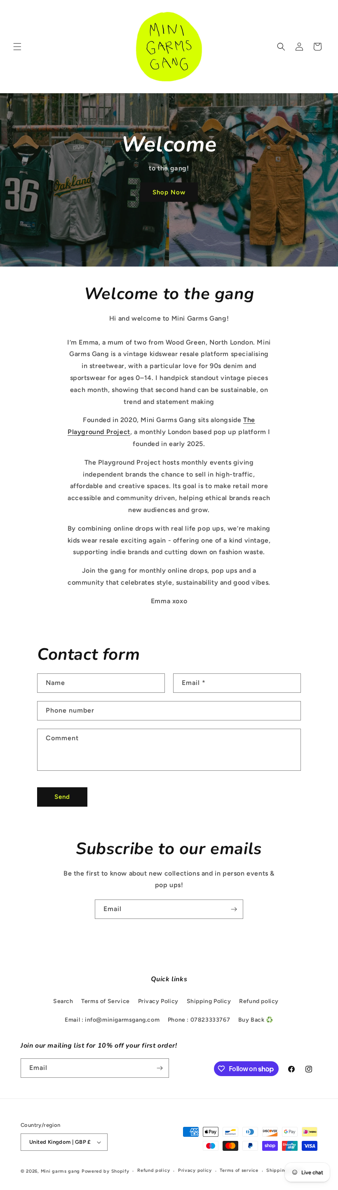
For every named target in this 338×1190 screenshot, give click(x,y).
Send (62, 796)
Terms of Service (105, 1001)
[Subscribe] (234, 909)
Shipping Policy (209, 1001)
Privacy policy (195, 1170)
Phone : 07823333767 (199, 1019)
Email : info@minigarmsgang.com (112, 1019)
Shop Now (169, 192)
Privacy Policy (158, 1001)
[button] (17, 47)
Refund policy (259, 1001)
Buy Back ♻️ (255, 1019)
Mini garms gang (60, 1171)
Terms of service (239, 1170)
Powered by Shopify (105, 1171)
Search (63, 1001)
